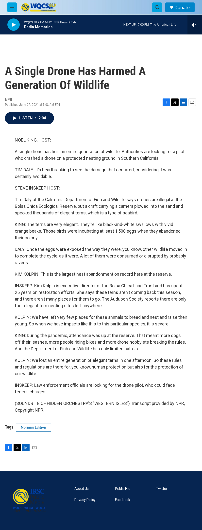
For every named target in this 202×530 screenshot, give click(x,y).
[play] (13, 25)
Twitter (161, 489)
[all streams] (194, 24)
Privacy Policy (85, 500)
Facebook (122, 500)
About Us (81, 489)
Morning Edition (33, 427)
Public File (122, 489)
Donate (182, 7)
